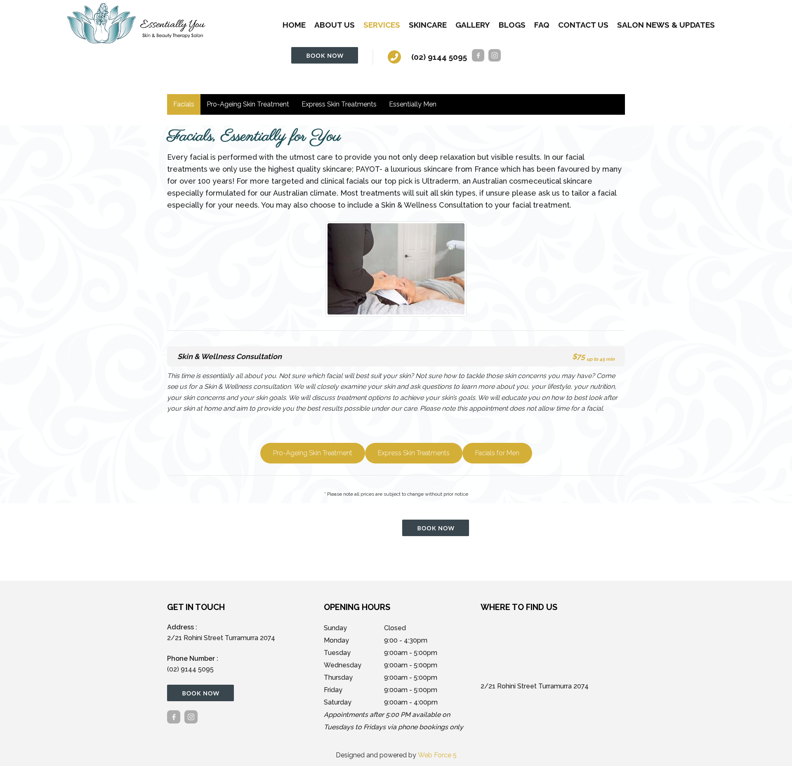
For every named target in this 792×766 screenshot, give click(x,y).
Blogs (512, 24)
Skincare (428, 24)
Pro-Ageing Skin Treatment (248, 104)
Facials (183, 104)
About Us (334, 24)
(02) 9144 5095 (439, 56)
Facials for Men (497, 453)
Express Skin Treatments (339, 104)
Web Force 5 (437, 755)
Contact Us (583, 24)
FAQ (541, 24)
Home (294, 24)
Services (381, 24)
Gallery (472, 24)
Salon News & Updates (666, 24)
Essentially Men (412, 104)
